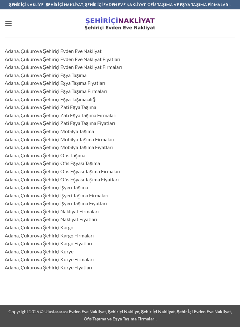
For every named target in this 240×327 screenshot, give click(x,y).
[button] (8, 23)
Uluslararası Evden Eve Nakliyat (75, 311)
